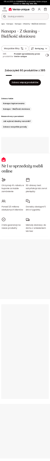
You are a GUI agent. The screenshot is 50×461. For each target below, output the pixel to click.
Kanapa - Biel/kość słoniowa (16, 109)
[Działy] (4, 8)
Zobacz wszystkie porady (15, 127)
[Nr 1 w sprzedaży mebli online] (19, 9)
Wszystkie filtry (11, 48)
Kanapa (10, 24)
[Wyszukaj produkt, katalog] (4, 16)
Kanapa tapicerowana (13, 103)
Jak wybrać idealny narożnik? (17, 121)
